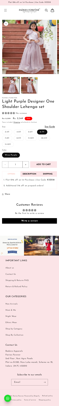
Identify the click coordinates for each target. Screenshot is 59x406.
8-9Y (20, 139)
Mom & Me (10, 310)
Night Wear (10, 316)
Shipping (16, 122)
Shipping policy (45, 400)
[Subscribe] (45, 382)
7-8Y (8, 139)
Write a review (29, 221)
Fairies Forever (18, 396)
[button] (5, 10)
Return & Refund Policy (16, 287)
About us (9, 268)
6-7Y (42, 132)
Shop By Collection (14, 335)
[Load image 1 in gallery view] (11, 85)
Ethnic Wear (11, 322)
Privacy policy (16, 400)
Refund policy (47, 396)
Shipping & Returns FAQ (17, 280)
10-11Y (45, 139)
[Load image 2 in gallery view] (29, 85)
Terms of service (30, 400)
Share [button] (7, 194)
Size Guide (50, 127)
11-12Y (9, 145)
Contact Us (10, 274)
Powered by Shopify (32, 396)
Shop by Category (13, 329)
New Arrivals (11, 304)
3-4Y (8, 132)
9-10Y (32, 139)
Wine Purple (11, 155)
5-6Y (32, 132)
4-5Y (20, 132)
